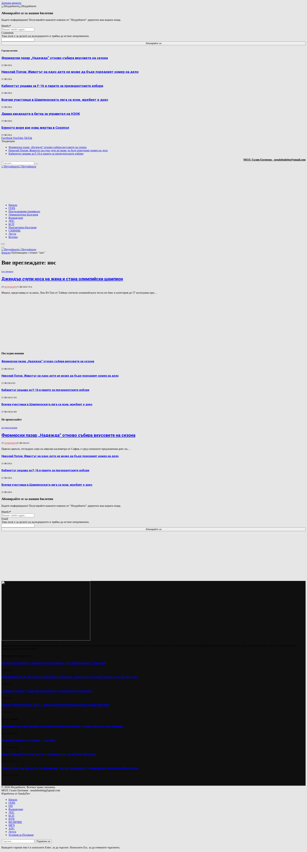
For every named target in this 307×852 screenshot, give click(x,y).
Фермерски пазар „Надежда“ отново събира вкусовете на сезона (54, 58)
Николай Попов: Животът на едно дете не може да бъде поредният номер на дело (70, 72)
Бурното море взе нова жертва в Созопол (35, 128)
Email (4, 518)
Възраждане (16, 217)
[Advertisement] (260, 186)
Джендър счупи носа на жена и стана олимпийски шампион (62, 278)
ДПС (12, 221)
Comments (7, 32)
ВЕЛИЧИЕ (15, 822)
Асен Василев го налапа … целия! (28, 740)
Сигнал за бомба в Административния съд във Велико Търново (53, 663)
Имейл (6, 25)
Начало (13, 205)
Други (12, 233)
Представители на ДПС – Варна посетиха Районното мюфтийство (55, 705)
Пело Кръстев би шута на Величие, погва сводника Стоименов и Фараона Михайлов (69, 768)
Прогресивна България (22, 227)
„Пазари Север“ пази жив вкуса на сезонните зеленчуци (46, 691)
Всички (13, 237)
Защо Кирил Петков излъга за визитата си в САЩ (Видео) (48, 754)
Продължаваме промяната (24, 211)
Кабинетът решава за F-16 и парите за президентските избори (52, 86)
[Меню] (3, 244)
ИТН (12, 818)
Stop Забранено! (7, 271)
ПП (11, 806)
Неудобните (10, 287)
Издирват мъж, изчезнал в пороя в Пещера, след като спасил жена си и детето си (69, 677)
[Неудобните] (18, 166)
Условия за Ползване (21, 834)
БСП (11, 224)
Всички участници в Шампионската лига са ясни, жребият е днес (54, 100)
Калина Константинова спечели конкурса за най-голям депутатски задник (62, 726)
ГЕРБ (12, 208)
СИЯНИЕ (15, 230)
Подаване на (43, 841)
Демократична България (23, 214)
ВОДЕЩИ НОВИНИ (9, 428)
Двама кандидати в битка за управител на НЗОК (40, 114)
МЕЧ (12, 825)
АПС (12, 828)
